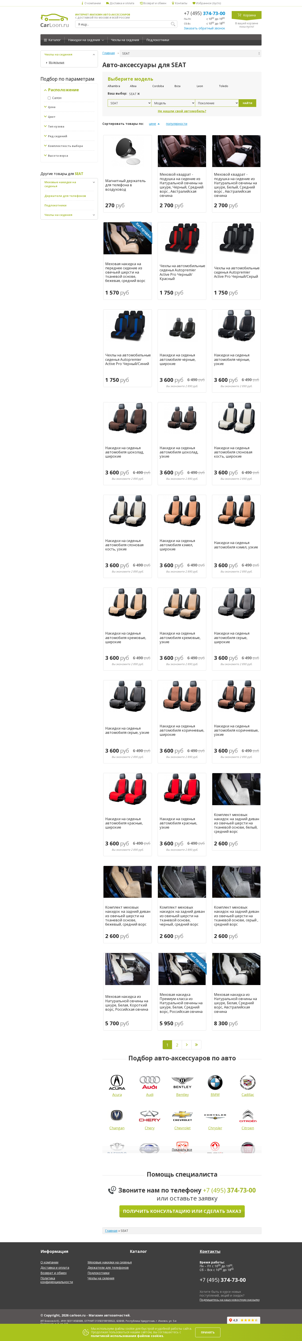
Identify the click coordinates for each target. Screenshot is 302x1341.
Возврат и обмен (154, 3)
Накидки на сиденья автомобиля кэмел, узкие (236, 545)
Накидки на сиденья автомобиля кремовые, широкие (125, 637)
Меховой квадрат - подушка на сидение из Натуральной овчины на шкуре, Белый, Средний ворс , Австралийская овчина (235, 185)
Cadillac (248, 1094)
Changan (116, 1128)
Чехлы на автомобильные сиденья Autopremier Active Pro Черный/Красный (182, 272)
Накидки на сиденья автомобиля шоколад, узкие (179, 452)
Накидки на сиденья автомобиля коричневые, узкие (236, 730)
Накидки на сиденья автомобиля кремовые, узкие (180, 637)
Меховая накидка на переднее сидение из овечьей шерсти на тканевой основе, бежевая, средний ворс (125, 272)
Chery (150, 1128)
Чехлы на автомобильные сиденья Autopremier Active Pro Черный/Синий (128, 359)
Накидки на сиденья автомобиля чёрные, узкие (232, 359)
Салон (56, 98)
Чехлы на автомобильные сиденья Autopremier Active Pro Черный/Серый (237, 272)
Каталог (54, 40)
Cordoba (158, 86)
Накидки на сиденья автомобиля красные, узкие (178, 823)
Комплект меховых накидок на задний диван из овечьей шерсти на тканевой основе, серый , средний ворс (236, 915)
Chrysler (215, 1128)
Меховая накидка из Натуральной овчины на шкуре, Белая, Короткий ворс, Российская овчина (126, 1003)
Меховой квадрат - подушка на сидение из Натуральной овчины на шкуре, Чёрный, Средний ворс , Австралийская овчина (181, 185)
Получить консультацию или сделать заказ (182, 1211)
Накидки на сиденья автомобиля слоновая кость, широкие (233, 452)
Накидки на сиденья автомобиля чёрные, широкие (178, 359)
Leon (200, 86)
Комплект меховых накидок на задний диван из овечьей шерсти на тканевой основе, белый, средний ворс (236, 823)
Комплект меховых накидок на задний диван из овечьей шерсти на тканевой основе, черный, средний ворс (182, 915)
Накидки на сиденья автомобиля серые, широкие (231, 637)
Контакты (180, 3)
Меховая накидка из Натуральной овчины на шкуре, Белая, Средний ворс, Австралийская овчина (235, 1003)
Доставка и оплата (121, 3)
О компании (92, 3)
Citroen (248, 1128)
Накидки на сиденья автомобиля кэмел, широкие (177, 545)
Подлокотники (157, 40)
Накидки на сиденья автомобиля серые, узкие (127, 730)
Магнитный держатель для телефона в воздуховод (125, 185)
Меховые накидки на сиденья (110, 1262)
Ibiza (177, 86)
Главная (108, 53)
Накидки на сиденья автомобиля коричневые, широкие (182, 730)
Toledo (223, 86)
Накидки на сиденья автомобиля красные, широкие (124, 823)
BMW (215, 1094)
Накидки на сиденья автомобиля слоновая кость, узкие (124, 545)
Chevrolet (182, 1128)
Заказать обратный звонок (204, 28)
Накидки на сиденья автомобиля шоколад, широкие (124, 452)
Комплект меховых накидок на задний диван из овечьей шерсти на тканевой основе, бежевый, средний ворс (127, 915)
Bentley (182, 1094)
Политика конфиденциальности (56, 1280)
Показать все (182, 1149)
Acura (117, 1094)
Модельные (56, 62)
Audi (149, 1094)
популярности (176, 124)
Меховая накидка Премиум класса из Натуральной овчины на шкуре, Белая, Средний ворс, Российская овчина (181, 1003)
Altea (133, 86)
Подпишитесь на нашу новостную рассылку (230, 1300)
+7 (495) (204, 13)
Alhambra (114, 86)
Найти (247, 103)
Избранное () (208, 3)
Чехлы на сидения (125, 40)
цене (152, 124)
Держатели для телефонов (65, 196)
